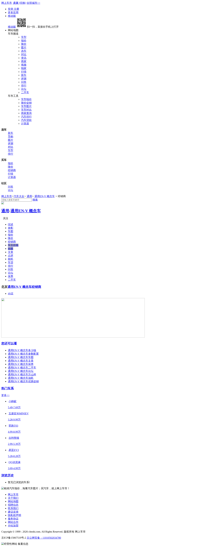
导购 (10, 136)
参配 (10, 227)
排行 (23, 85)
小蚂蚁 (12, 401)
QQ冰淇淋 (14, 462)
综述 (10, 224)
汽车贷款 (26, 120)
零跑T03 (13, 425)
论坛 (23, 89)
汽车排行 (26, 116)
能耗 (10, 259)
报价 (23, 40)
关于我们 (13, 498)
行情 (23, 71)
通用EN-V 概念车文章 (20, 360)
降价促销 (26, 102)
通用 (29, 196)
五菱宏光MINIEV (19, 413)
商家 (23, 61)
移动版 (12, 15)
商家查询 (26, 113)
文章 (10, 252)
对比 (23, 54)
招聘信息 (13, 504)
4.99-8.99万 (14, 431)
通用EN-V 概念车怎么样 (22, 374)
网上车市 (6, 2)
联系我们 (13, 508)
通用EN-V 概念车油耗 (20, 378)
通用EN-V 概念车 (44, 196)
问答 (23, 82)
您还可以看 (9, 343)
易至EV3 (14, 450)
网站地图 (13, 501)
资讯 (23, 57)
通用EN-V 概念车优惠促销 (23, 381)
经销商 (12, 170)
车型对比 (26, 109)
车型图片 (26, 106)
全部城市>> (33, 2)
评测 (23, 78)
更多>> (5, 395)
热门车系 (7, 388)
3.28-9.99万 (14, 419)
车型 (23, 37)
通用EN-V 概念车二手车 (22, 367)
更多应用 (13, 12)
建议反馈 (13, 511)
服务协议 (13, 518)
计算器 (25, 123)
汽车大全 (19, 196)
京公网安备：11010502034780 (44, 537)
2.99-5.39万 (14, 444)
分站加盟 (13, 525)
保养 (10, 276)
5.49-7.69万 (14, 407)
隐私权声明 (14, 515)
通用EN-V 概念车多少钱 (22, 350)
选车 (23, 51)
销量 (10, 248)
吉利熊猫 (14, 437)
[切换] (22, 2)
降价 (23, 44)
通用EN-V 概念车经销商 (24, 286)
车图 (10, 231)
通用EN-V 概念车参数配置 (23, 353)
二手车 (25, 92)
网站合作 (13, 522)
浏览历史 (7, 475)
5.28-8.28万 (14, 456)
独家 (23, 68)
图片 (23, 47)
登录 (11, 9)
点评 (10, 255)
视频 (23, 64)
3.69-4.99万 (14, 468)
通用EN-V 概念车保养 (20, 364)
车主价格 (13, 245)
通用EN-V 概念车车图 (20, 357)
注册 (16, 9)
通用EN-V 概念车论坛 (20, 371)
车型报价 (26, 99)
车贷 (10, 262)
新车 (23, 75)
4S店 (10, 293)
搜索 (35, 199)
